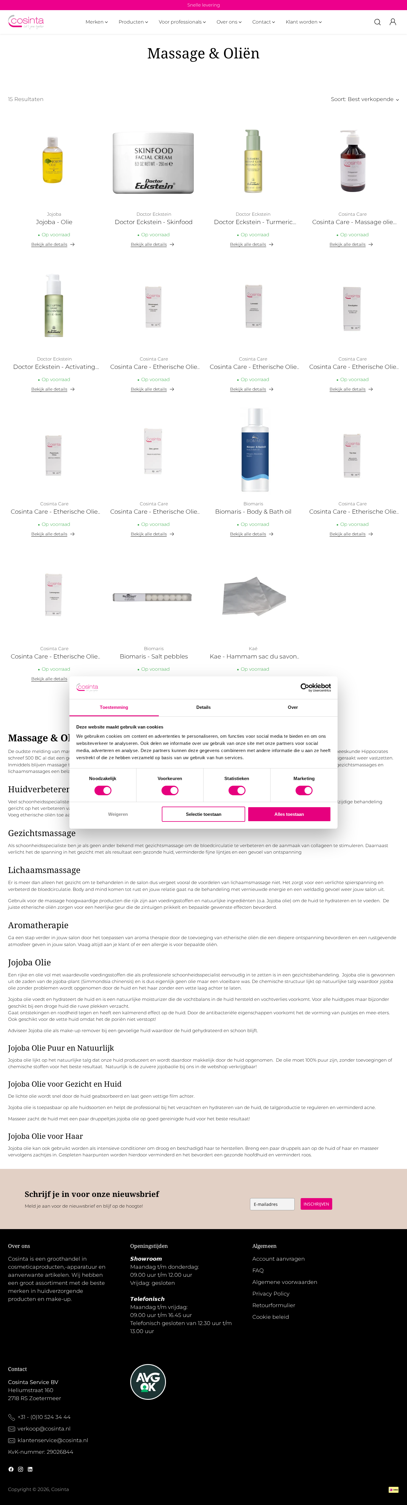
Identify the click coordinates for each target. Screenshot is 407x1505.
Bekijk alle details (49, 244)
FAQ (258, 1270)
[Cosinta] (26, 22)
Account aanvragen (278, 1259)
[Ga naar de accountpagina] (393, 22)
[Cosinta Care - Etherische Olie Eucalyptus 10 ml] (353, 306)
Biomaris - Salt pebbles (154, 656)
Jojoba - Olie (54, 222)
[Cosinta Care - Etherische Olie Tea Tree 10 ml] (353, 451)
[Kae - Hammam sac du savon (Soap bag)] (253, 595)
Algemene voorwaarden (284, 1282)
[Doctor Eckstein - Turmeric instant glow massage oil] (253, 161)
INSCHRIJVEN (316, 1204)
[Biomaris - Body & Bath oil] (253, 451)
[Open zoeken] (377, 22)
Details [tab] (203, 707)
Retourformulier (273, 1305)
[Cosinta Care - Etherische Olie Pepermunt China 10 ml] (54, 451)
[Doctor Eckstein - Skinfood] (154, 161)
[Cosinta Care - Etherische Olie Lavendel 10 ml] (253, 306)
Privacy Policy (271, 1293)
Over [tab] (293, 707)
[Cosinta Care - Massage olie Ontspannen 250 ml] (353, 161)
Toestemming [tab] (114, 707)
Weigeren (118, 814)
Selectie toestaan (203, 814)
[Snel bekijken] (92, 122)
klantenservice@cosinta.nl (53, 1440)
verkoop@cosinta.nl (45, 1428)
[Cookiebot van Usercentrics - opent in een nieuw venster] (305, 687)
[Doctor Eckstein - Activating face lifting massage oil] (54, 306)
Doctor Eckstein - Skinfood (154, 222)
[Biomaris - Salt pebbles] (154, 595)
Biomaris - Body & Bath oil (253, 511)
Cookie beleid (270, 1317)
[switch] (169, 790)
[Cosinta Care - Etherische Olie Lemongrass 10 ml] (54, 595)
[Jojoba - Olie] (54, 161)
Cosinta (60, 1489)
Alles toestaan (289, 814)
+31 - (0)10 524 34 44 (44, 1417)
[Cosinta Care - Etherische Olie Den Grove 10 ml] (154, 451)
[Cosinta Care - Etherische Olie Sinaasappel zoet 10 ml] (154, 306)
